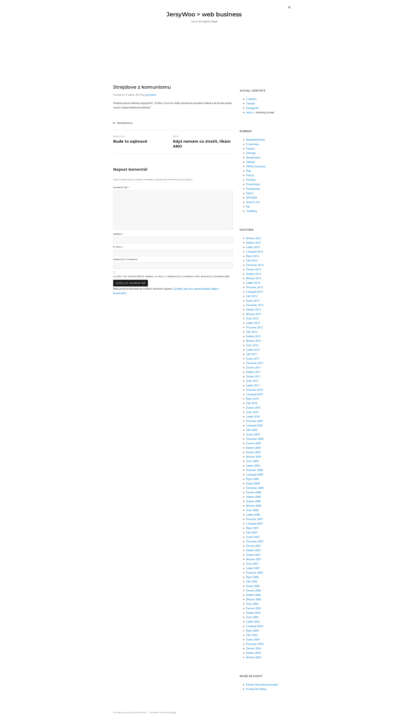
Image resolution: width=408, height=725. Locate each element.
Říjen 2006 (252, 577)
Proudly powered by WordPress (129, 712)
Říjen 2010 (252, 398)
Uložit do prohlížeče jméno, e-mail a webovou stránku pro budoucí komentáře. (171, 276)
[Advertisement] (204, 60)
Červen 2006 (253, 590)
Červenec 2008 (254, 488)
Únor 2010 (252, 412)
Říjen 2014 (252, 256)
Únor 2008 (252, 510)
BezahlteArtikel (255, 139)
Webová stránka (125, 259)
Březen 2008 (253, 505)
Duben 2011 (253, 376)
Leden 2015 (253, 247)
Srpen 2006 (253, 586)
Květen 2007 (253, 550)
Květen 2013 (253, 309)
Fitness (250, 148)
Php (248, 171)
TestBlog (251, 211)
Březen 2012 (253, 341)
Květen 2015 (253, 242)
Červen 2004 (253, 648)
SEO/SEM (251, 197)
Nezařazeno (124, 123)
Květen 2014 (253, 274)
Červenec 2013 (254, 305)
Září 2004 (251, 635)
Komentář (121, 187)
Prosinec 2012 (254, 327)
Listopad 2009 (254, 425)
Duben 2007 (253, 555)
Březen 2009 (253, 456)
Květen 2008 (253, 497)
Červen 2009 (253, 443)
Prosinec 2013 (254, 287)
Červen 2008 (253, 492)
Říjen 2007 (252, 528)
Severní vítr (253, 202)
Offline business (256, 166)
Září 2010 (251, 403)
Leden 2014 (253, 283)
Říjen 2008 (252, 479)
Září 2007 (251, 532)
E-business (252, 144)
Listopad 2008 (254, 474)
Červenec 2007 (254, 541)
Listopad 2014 (254, 251)
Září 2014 (251, 260)
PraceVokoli (253, 184)
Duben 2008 (253, 501)
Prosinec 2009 (254, 421)
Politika (250, 180)
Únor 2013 (252, 318)
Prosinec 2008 (254, 470)
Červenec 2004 (254, 644)
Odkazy (250, 162)
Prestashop (253, 188)
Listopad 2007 (254, 523)
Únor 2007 (252, 563)
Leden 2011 (253, 385)
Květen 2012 (253, 336)
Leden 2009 (253, 465)
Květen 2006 (253, 595)
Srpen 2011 (253, 358)
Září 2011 (251, 354)
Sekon (249, 193)
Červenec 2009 (254, 439)
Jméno (118, 234)
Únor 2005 (252, 617)
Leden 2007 (253, 568)
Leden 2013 (253, 323)
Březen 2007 (253, 559)
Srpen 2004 (253, 639)
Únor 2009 (252, 461)
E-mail (118, 246)
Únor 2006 (252, 604)
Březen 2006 (253, 599)
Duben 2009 (253, 452)
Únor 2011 (252, 381)
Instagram (252, 108)
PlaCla (250, 175)
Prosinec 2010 (254, 390)
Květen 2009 (253, 448)
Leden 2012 (253, 349)
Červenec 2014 (254, 265)
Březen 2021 (253, 238)
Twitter (250, 103)
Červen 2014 (253, 269)
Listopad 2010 (254, 394)
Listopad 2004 (254, 626)
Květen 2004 (253, 653)
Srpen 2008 (253, 483)
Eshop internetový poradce (262, 684)
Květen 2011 (253, 372)
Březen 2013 (253, 314)
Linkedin (251, 99)
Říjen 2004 (252, 630)
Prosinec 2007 (254, 519)
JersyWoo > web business (204, 14)
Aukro (249, 112)
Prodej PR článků (256, 689)
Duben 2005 (253, 612)
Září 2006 (251, 581)
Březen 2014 (253, 278)
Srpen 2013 (253, 300)
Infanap (251, 153)
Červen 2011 (253, 367)
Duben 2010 (253, 407)
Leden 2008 (253, 514)
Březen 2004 (253, 657)
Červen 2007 (253, 546)
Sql (248, 206)
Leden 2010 (253, 416)
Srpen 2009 (253, 434)
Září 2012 (251, 332)
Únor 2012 (252, 345)
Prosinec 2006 (254, 572)
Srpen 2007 (253, 537)
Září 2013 (251, 296)
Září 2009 (251, 430)
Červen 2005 (253, 608)
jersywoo (151, 94)
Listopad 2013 (254, 291)
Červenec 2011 (254, 363)
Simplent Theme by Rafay (163, 712)
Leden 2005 (253, 621)
